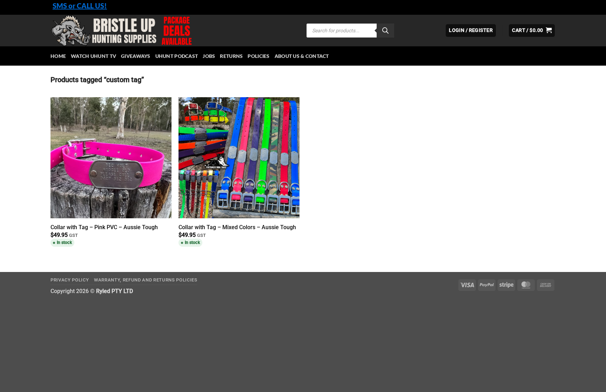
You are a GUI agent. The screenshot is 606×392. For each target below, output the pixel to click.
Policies (258, 56)
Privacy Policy (69, 280)
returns (231, 56)
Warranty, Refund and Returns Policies (145, 280)
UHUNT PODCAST (176, 56)
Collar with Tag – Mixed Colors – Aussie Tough (237, 227)
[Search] (385, 31)
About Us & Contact (302, 56)
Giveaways (135, 56)
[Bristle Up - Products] (173, 30)
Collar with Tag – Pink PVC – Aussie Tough (104, 227)
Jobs (209, 56)
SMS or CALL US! (80, 5)
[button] (532, 30)
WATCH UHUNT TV (93, 56)
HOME (58, 56)
